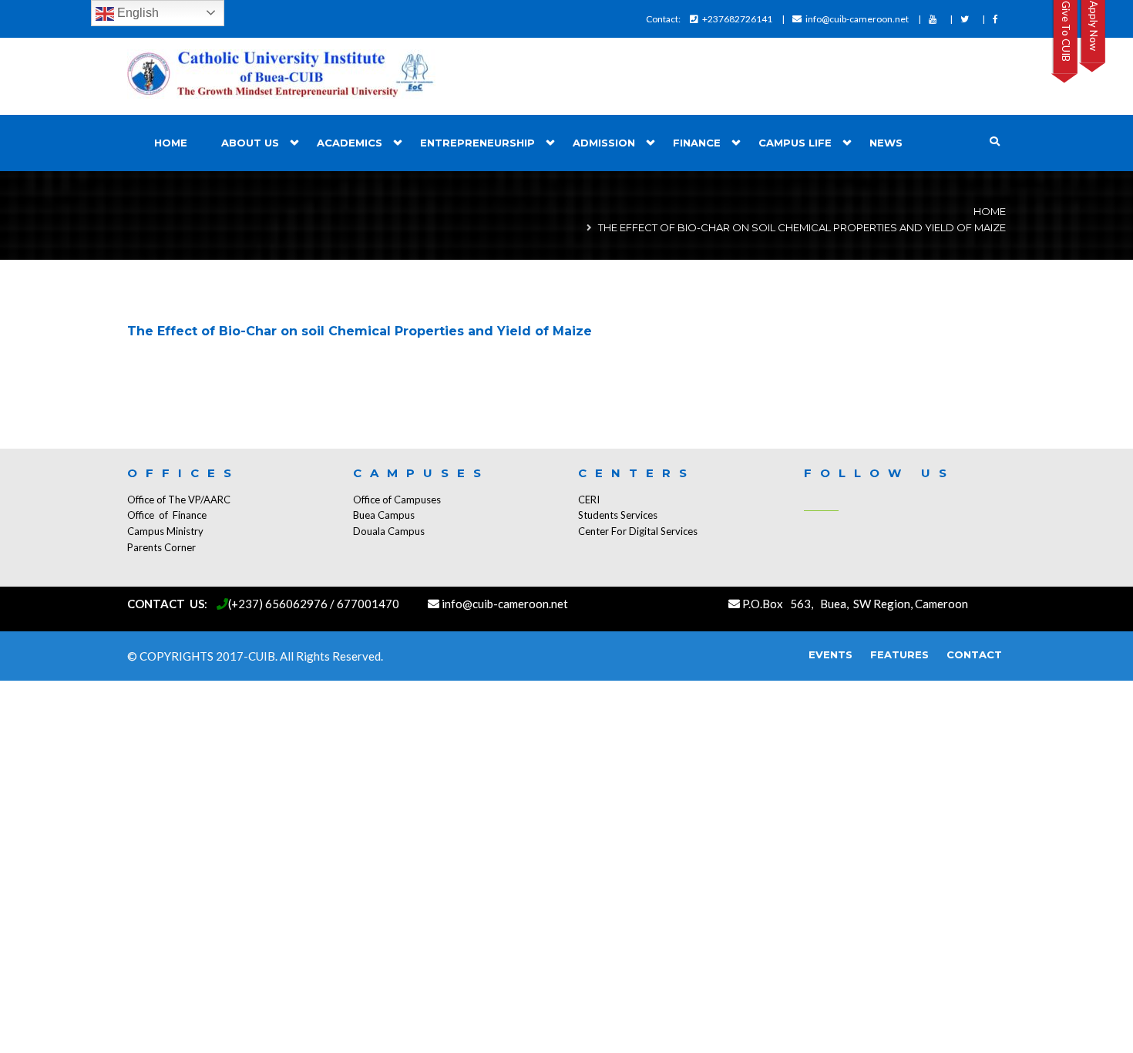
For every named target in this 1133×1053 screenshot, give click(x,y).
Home (170, 142)
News (886, 142)
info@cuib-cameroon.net (857, 19)
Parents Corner (161, 547)
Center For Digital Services (638, 531)
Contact (974, 654)
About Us (250, 142)
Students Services (617, 515)
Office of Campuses (397, 499)
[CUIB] (281, 76)
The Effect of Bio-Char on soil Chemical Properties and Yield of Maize (359, 331)
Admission (604, 142)
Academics (349, 142)
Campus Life (795, 142)
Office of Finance (167, 515)
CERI (589, 499)
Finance (697, 142)
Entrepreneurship (477, 142)
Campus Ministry (165, 531)
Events (830, 654)
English (136, 12)
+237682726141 (737, 19)
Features (899, 654)
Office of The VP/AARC (178, 499)
